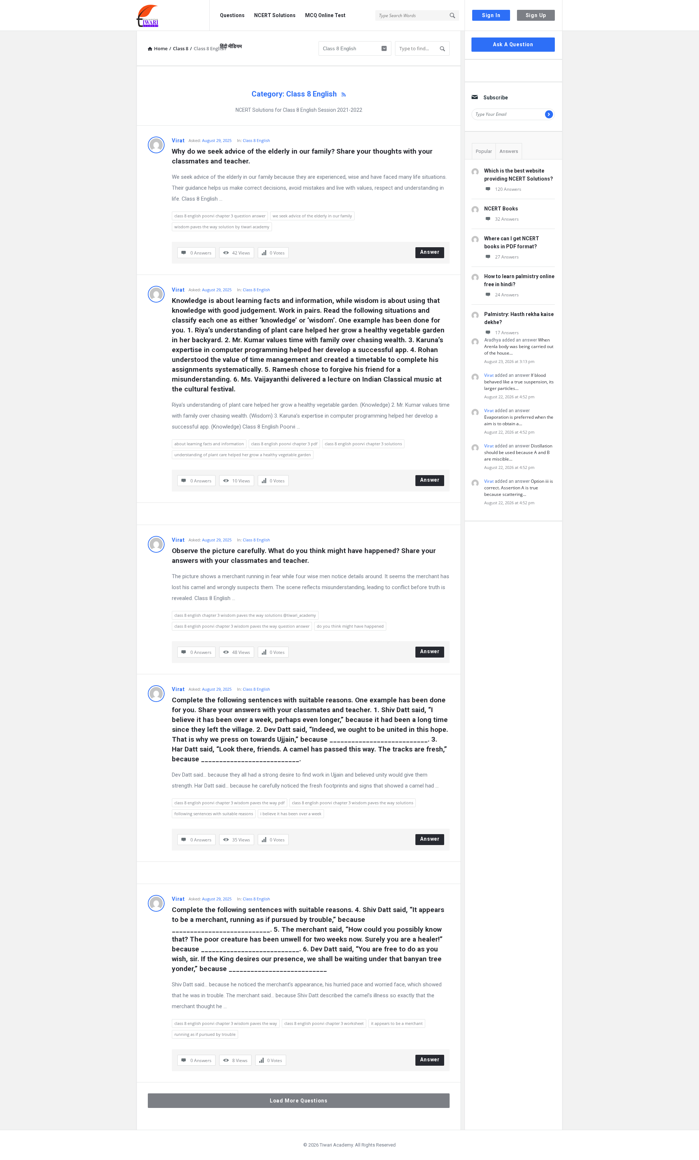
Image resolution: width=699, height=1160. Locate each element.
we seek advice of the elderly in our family (312, 215)
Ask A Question (513, 44)
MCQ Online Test (325, 15)
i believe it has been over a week (290, 813)
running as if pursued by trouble (205, 1034)
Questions (232, 15)
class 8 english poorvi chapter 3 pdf (284, 443)
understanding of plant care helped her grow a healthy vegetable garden (242, 454)
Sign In (491, 15)
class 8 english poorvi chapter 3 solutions (363, 443)
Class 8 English (256, 140)
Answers (508, 151)
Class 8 (180, 48)
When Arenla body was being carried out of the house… (518, 346)
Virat (178, 140)
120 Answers (508, 189)
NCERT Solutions (275, 15)
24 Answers (507, 295)
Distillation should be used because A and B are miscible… (518, 452)
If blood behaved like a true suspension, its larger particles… (519, 381)
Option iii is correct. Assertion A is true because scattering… (518, 487)
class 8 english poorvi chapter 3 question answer (219, 215)
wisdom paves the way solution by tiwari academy (221, 226)
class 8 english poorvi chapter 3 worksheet (324, 1023)
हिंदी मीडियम (231, 46)
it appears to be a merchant (397, 1023)
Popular (484, 151)
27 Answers (507, 257)
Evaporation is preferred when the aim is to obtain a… (518, 420)
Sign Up (536, 15)
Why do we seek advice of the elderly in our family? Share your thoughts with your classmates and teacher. (303, 156)
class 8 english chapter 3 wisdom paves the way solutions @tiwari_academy (245, 615)
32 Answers (507, 219)
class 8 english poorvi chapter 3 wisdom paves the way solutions (352, 802)
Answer (430, 252)
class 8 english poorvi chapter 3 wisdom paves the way (225, 1023)
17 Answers (507, 333)
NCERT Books (501, 209)
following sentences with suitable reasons (213, 813)
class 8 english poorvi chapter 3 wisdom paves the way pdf (229, 802)
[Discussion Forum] (173, 15)
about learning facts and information (209, 443)
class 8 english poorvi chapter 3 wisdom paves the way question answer (241, 626)
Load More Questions (299, 1101)
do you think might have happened (350, 626)
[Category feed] (343, 94)
